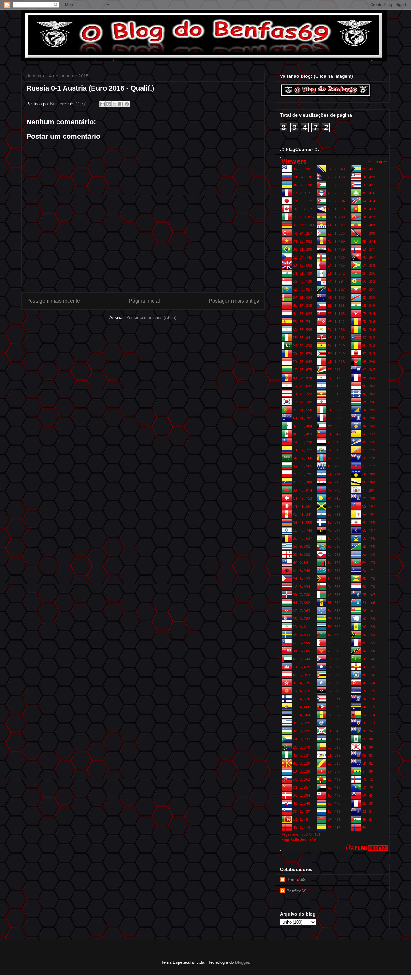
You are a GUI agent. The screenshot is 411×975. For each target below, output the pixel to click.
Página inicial (144, 301)
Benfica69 (296, 890)
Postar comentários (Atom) (151, 317)
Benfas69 (296, 879)
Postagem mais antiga (234, 301)
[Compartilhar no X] (114, 104)
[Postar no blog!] (108, 104)
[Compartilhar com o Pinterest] (127, 104)
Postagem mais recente (53, 301)
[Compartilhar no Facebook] (121, 104)
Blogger (242, 962)
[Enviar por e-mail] (102, 104)
